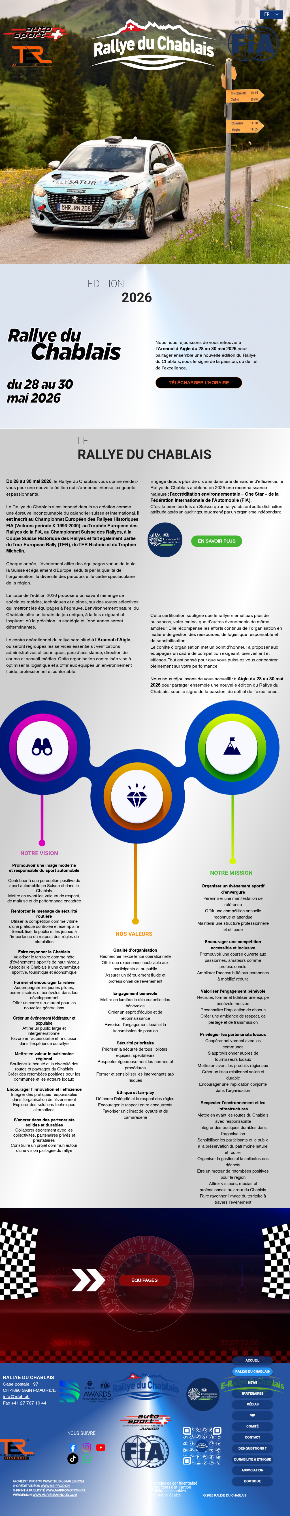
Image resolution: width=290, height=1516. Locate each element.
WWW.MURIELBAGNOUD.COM (55, 1495)
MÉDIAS (253, 1404)
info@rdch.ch (16, 1396)
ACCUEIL (252, 1360)
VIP (252, 1415)
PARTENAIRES (252, 1393)
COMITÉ (252, 1426)
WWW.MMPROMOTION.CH (65, 1490)
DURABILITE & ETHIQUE (252, 1459)
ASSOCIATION (252, 1470)
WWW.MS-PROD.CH (55, 1486)
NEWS (252, 1382)
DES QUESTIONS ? (252, 1448)
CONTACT (252, 1437)
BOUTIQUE (252, 1481)
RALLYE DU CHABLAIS (252, 1371)
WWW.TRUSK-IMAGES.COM (63, 1481)
